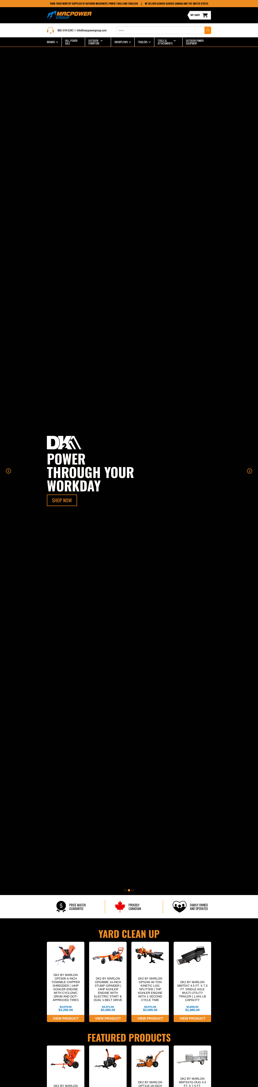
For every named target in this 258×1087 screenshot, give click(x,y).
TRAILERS (143, 42)
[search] (208, 30)
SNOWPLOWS (121, 42)
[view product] (65, 982)
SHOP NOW (62, 500)
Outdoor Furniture (93, 42)
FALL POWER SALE (71, 42)
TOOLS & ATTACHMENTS (165, 42)
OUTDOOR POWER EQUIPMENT (195, 42)
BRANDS (51, 42)
